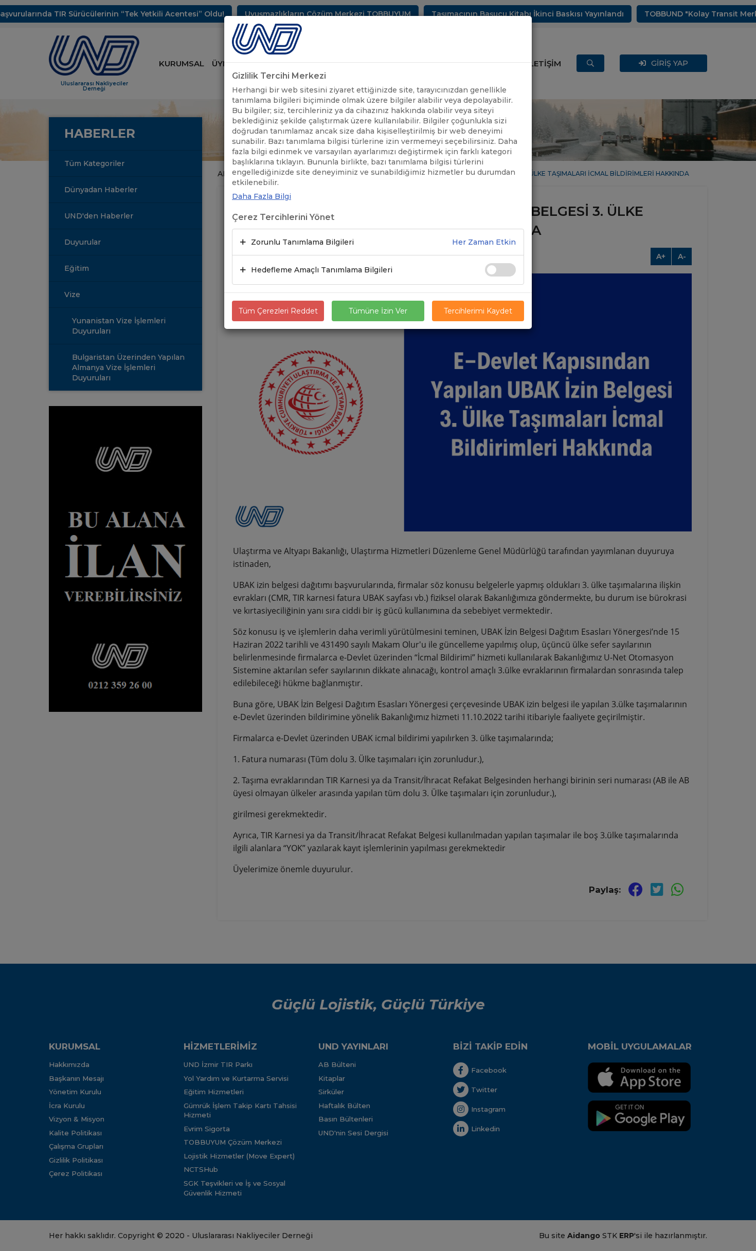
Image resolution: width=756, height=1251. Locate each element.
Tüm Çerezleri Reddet (278, 311)
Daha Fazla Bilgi (261, 196)
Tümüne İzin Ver (378, 311)
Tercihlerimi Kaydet (478, 311)
